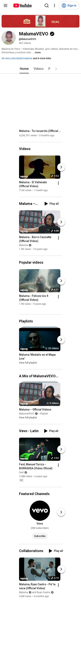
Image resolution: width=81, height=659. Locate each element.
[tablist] (40, 69)
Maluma (23, 245)
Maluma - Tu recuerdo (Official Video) (40, 131)
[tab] (24, 69)
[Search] (46, 5)
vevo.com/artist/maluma (18, 58)
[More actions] (58, 183)
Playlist (44, 413)
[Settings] (54, 5)
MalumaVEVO (26, 413)
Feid (21, 472)
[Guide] (5, 5)
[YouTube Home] (22, 5)
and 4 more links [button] (42, 58)
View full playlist (28, 362)
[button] (56, 69)
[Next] (61, 167)
